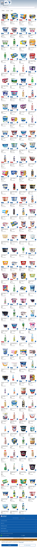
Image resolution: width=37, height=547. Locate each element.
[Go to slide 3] (5, 109)
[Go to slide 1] (4, 109)
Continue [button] (9, 545)
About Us (2, 523)
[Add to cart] (8, 19)
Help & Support (3, 528)
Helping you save (4, 525)
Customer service (4, 520)
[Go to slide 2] (5, 161)
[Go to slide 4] (5, 214)
